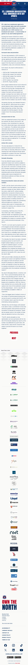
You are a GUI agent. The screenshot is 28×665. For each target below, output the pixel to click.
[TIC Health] (14, 377)
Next (14, 338)
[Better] (14, 411)
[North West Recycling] (14, 522)
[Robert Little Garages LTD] (14, 554)
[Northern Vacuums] (14, 527)
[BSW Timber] (14, 427)
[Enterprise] (14, 366)
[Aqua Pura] (14, 390)
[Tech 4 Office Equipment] (14, 576)
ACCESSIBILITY (6, 628)
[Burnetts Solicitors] (14, 432)
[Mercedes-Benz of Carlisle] (14, 512)
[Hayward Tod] (14, 472)
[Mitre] (14, 356)
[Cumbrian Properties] (14, 440)
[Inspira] (14, 478)
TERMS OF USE (6, 639)
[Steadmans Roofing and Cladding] (14, 560)
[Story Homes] (14, 570)
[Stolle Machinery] (14, 565)
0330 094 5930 (7, 623)
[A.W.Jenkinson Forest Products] (14, 400)
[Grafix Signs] (14, 462)
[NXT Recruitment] (14, 532)
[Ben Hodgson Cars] (14, 405)
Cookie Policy (6, 635)
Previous (14, 332)
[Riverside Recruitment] (14, 549)
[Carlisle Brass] (14, 436)
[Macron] (14, 502)
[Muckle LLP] (14, 517)
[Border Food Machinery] (14, 421)
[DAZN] (14, 361)
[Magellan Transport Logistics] (14, 507)
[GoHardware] (14, 455)
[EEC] (14, 445)
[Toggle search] (19, 3)
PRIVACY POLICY (6, 637)
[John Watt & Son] (14, 483)
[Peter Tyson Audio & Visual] (14, 537)
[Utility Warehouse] (14, 383)
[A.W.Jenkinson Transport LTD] (14, 395)
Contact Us (5, 632)
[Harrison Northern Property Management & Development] (14, 467)
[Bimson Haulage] (14, 416)
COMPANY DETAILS (7, 630)
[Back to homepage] (14, 3)
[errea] (14, 372)
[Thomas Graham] (14, 581)
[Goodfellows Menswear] (14, 450)
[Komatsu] (14, 494)
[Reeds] (14, 543)
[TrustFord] (14, 585)
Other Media (17, 663)
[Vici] (14, 589)
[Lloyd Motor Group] (14, 498)
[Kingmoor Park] (14, 489)
